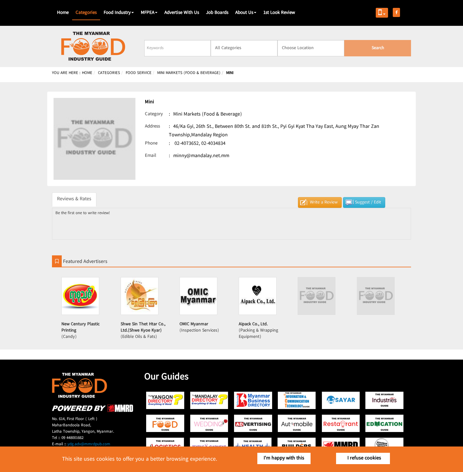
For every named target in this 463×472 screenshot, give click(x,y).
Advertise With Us (181, 13)
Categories (86, 13)
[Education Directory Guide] (384, 423)
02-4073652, (187, 143)
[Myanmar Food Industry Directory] (165, 423)
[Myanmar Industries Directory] (384, 400)
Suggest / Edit (368, 202)
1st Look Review (279, 13)
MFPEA (147, 13)
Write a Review (324, 202)
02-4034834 (213, 143)
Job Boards (217, 13)
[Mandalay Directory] (209, 400)
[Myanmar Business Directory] (253, 400)
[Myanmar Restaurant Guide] (340, 423)
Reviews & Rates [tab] (74, 199)
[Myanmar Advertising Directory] (253, 423)
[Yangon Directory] (165, 400)
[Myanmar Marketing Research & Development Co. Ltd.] (92, 411)
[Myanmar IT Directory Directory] (297, 400)
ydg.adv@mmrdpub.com (88, 444)
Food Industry (117, 13)
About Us (244, 13)
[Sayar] (340, 400)
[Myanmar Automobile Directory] (297, 423)
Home (63, 13)
